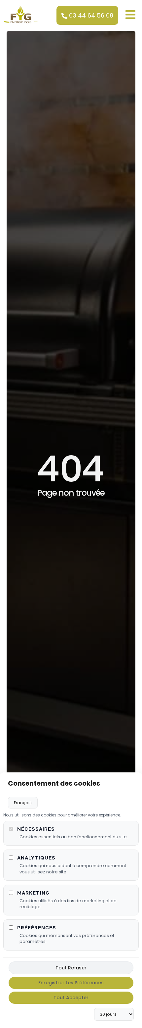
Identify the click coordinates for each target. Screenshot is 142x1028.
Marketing (33, 892)
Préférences (36, 927)
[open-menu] (129, 14)
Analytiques (36, 857)
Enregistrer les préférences (71, 982)
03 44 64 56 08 (91, 15)
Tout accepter (71, 997)
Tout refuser (71, 967)
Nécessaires (36, 828)
